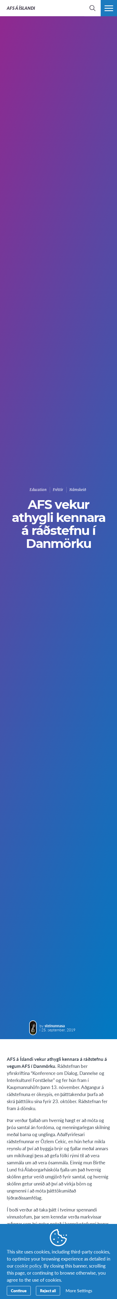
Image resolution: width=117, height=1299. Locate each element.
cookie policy (28, 1265)
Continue (19, 1290)
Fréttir (58, 489)
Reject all (48, 1290)
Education (38, 489)
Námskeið (77, 489)
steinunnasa (55, 1025)
